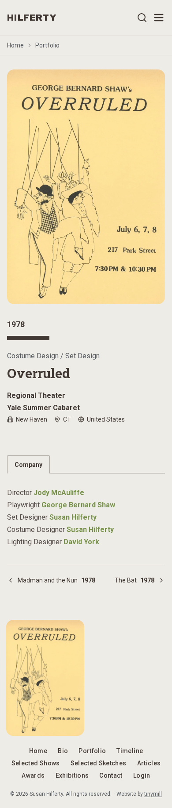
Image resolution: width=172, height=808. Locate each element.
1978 (16, 324)
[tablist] (86, 464)
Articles (149, 763)
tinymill (153, 794)
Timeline (129, 750)
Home (15, 45)
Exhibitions (72, 775)
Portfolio (47, 45)
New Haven (31, 419)
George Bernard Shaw (78, 505)
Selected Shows (35, 763)
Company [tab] (28, 464)
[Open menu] (159, 17)
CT (67, 419)
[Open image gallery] (86, 186)
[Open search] (142, 18)
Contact (110, 775)
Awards (33, 775)
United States (106, 419)
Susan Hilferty (73, 517)
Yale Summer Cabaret (43, 408)
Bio (63, 750)
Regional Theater (36, 395)
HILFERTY (31, 17)
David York (81, 542)
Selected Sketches (99, 763)
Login (141, 775)
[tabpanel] (86, 512)
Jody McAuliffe (59, 492)
